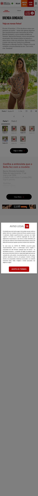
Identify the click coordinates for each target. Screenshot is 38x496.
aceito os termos (19, 269)
